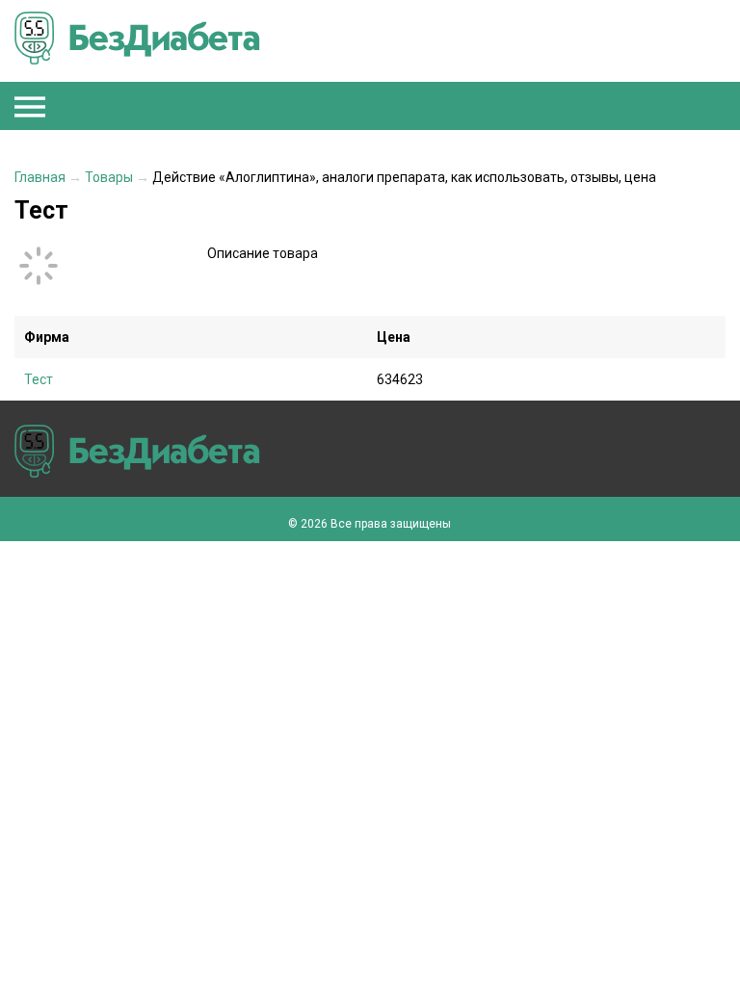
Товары (109, 177)
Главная (40, 177)
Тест (38, 379)
